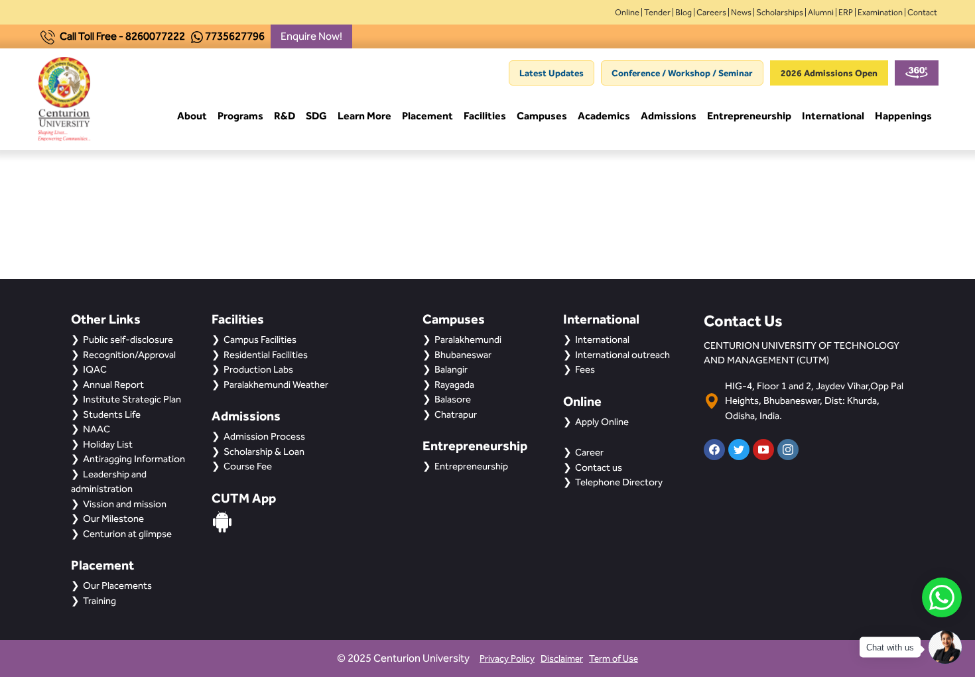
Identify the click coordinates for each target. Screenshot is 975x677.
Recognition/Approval (129, 355)
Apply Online (602, 422)
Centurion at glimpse (127, 534)
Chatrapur (455, 414)
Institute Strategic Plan (132, 399)
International (833, 115)
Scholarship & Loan (264, 452)
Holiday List (108, 444)
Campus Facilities (260, 339)
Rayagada (454, 385)
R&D (284, 115)
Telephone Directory (619, 482)
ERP (845, 12)
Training (99, 601)
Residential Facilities (266, 355)
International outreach (622, 355)
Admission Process (264, 436)
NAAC (96, 429)
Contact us (598, 467)
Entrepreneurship (749, 115)
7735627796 (235, 36)
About (192, 115)
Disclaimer (562, 658)
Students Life (112, 414)
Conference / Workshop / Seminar (682, 73)
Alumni (821, 12)
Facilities (485, 115)
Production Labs (258, 369)
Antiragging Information (134, 459)
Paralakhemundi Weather (276, 385)
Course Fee (248, 466)
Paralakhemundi (467, 339)
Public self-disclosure (128, 339)
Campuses (542, 115)
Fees (585, 369)
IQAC (95, 369)
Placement (427, 115)
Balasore (452, 399)
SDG (316, 115)
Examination (880, 12)
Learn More (364, 115)
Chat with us (890, 647)
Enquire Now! (311, 36)
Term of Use (613, 658)
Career (589, 452)
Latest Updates (551, 73)
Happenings (903, 115)
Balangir (451, 369)
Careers (711, 12)
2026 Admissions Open (829, 73)
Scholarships (779, 12)
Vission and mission (124, 504)
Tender (657, 12)
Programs (240, 115)
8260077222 (155, 36)
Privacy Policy (507, 658)
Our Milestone (113, 518)
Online (627, 12)
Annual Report (113, 385)
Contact (922, 12)
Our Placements (117, 585)
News (741, 12)
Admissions (668, 115)
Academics (604, 115)
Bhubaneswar (462, 355)
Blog (683, 12)
